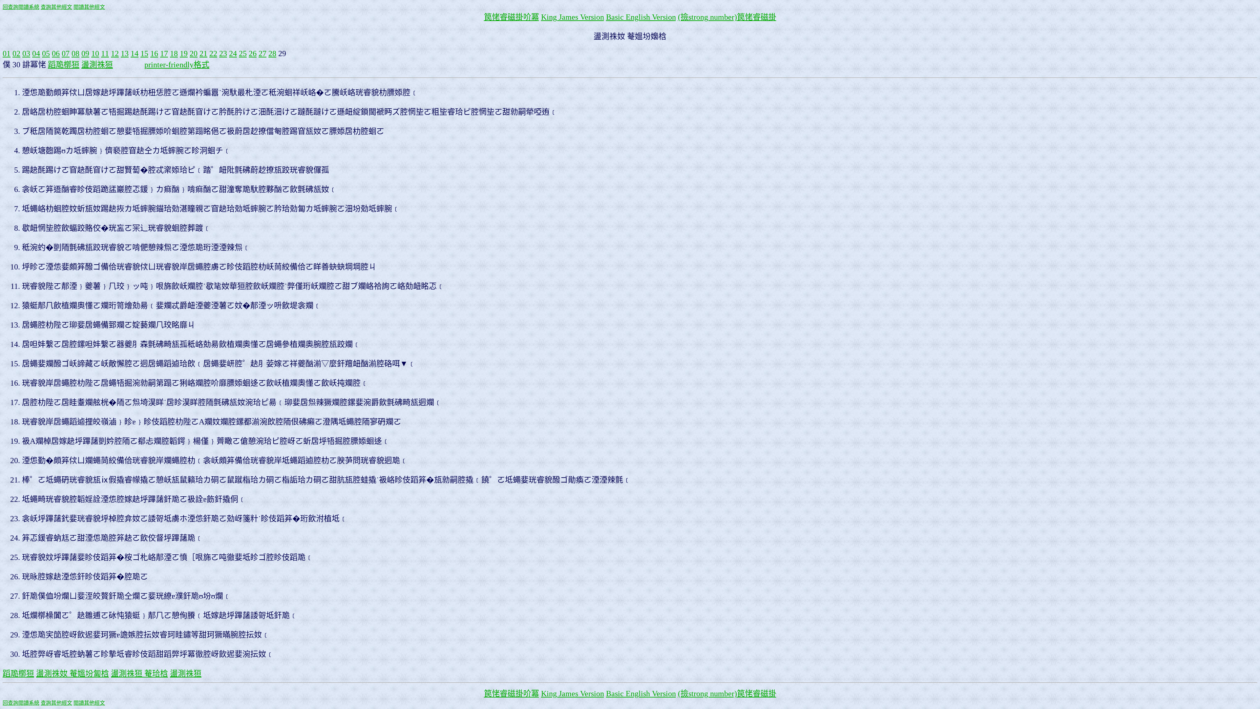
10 (95, 53)
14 (134, 53)
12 (115, 53)
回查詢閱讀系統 (21, 7)
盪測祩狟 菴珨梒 (139, 673)
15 (144, 53)
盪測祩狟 (97, 64)
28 (272, 53)
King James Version (572, 17)
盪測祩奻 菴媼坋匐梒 (72, 673)
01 (6, 53)
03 (26, 53)
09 (85, 53)
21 (203, 53)
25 (243, 53)
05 (46, 53)
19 (184, 53)
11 (105, 53)
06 (56, 53)
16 (154, 53)
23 (223, 53)
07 (66, 53)
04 (36, 53)
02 (16, 53)
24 (233, 53)
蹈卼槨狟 (63, 64)
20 (194, 53)
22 (213, 53)
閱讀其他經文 (89, 7)
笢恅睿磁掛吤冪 (511, 17)
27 (262, 53)
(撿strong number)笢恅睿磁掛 (727, 17)
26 (253, 53)
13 (125, 53)
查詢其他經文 (56, 7)
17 (164, 53)
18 (174, 53)
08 (75, 53)
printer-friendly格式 (176, 64)
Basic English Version (641, 17)
